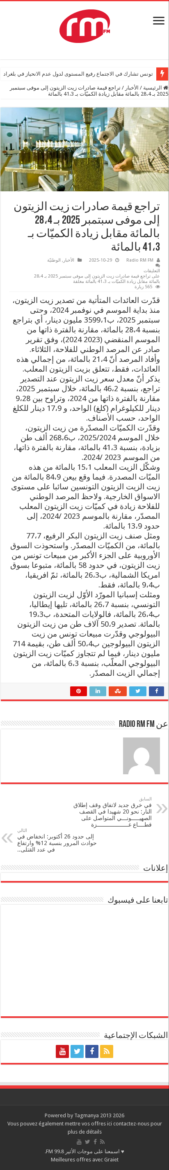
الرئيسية (153, 88)
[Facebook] (91, 1051)
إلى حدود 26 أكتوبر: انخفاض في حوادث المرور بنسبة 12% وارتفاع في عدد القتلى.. (57, 840)
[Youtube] (62, 1051)
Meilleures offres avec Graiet (85, 1160)
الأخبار (132, 88)
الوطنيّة (54, 260)
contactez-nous (132, 1124)
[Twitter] (77, 1051)
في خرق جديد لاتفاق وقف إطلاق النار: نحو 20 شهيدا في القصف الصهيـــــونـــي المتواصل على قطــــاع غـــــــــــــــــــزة (112, 812)
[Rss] (106, 1051)
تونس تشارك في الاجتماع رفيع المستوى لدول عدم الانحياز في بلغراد (78, 74)
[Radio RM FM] (84, 24)
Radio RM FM (139, 260)
